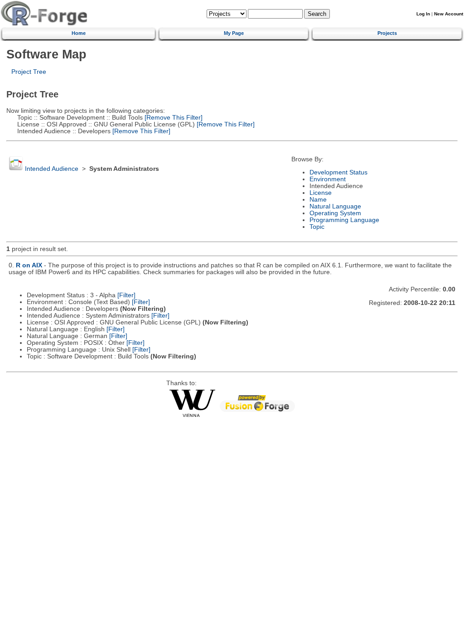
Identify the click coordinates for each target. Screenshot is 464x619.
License (320, 192)
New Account (448, 13)
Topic (316, 226)
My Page (234, 33)
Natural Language (335, 206)
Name (318, 199)
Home (79, 33)
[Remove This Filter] (173, 117)
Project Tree (28, 71)
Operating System (335, 213)
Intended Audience (51, 168)
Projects (387, 33)
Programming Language (344, 220)
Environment (327, 179)
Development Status (338, 172)
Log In (423, 13)
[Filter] (126, 295)
